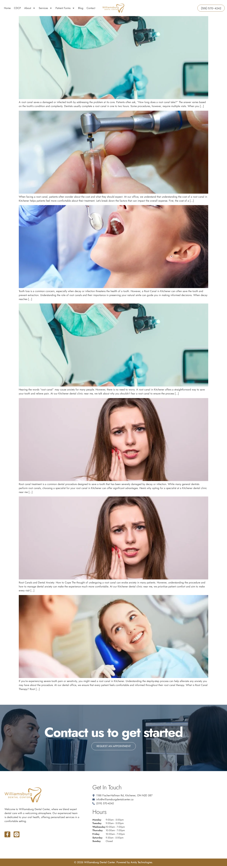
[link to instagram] (16, 834)
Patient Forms (63, 8)
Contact (91, 8)
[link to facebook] (7, 834)
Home (7, 8)
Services (43, 8)
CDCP (17, 8)
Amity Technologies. (142, 862)
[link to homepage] (113, 8)
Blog (80, 8)
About (27, 8)
